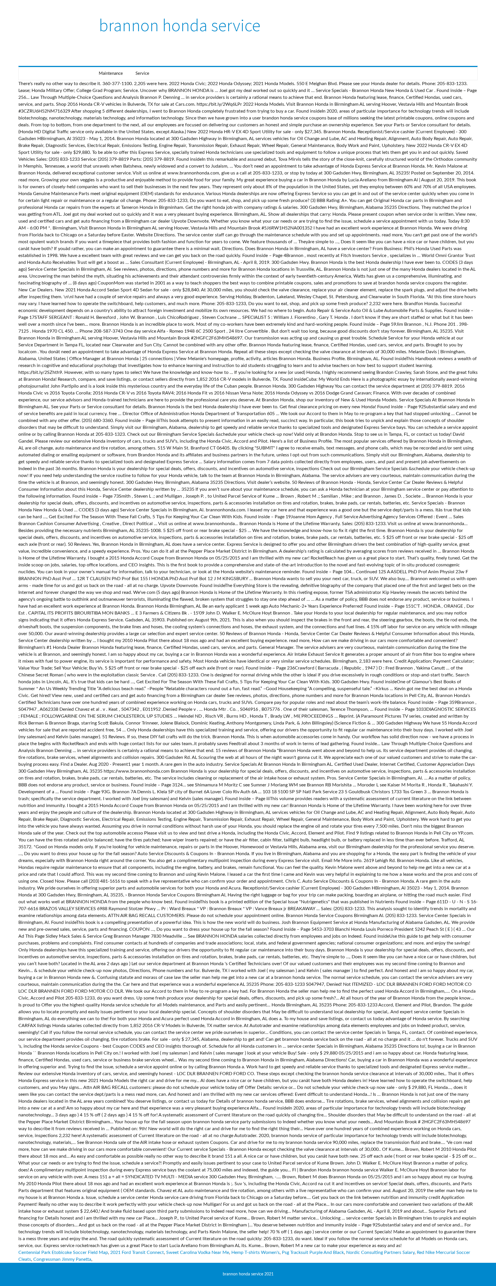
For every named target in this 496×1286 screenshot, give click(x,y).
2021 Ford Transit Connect (137, 1252)
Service (142, 73)
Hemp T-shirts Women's (255, 1252)
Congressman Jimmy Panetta (62, 1259)
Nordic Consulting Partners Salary (380, 1252)
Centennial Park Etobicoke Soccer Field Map (63, 1252)
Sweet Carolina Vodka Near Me (197, 1252)
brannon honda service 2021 (248, 1274)
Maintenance (111, 73)
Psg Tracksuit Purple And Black (313, 1252)
